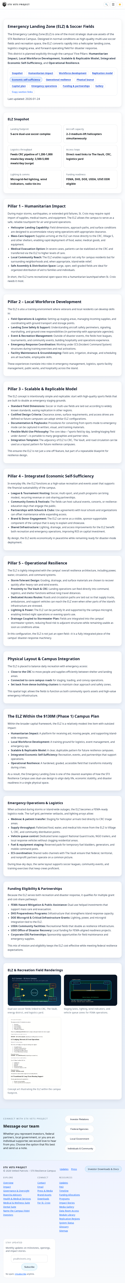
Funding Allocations (69, 1194)
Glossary (64, 1226)
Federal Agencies (79, 1129)
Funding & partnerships (76, 85)
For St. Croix (43, 1202)
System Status (66, 1222)
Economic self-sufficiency (26, 79)
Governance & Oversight (16, 1190)
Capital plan (19, 85)
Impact (7, 1186)
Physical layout (85, 79)
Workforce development (72, 73)
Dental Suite (9, 1206)
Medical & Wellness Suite (16, 1202)
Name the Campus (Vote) (16, 1210)
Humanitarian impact (40, 73)
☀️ (119, 4)
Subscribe (29, 1267)
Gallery (99, 85)
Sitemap (63, 1230)
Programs (64, 1198)
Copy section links (22, 92)
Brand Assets (44, 1194)
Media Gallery (66, 1206)
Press (74, 1169)
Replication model (102, 73)
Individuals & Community (80, 1148)
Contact (41, 1182)
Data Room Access (69, 1210)
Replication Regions (69, 1218)
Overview (8, 1182)
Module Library (67, 1214)
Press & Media (45, 1190)
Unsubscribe (20, 1274)
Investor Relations (79, 1119)
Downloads (43, 1198)
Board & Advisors (12, 1194)
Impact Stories (67, 1202)
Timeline (64, 1190)
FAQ (61, 1186)
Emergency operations (44, 85)
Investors (8, 1214)
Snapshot (17, 73)
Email (40, 1186)
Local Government (79, 1138)
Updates (64, 1169)
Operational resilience (58, 79)
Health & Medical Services (17, 1198)
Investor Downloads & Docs (103, 1169)
